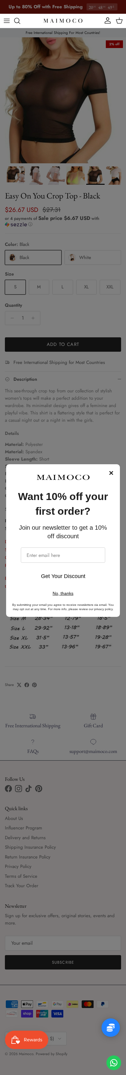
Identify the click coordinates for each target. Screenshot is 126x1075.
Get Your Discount (63, 576)
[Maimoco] (63, 21)
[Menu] (6, 21)
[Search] (20, 21)
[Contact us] (113, 1062)
